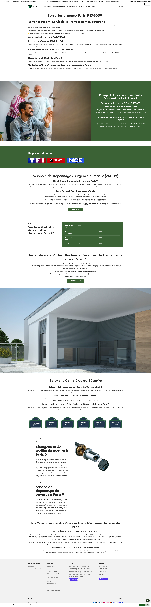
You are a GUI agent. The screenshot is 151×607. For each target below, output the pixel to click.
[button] (147, 4)
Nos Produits (47, 6)
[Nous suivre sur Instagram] (29, 598)
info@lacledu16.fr (103, 574)
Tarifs (93, 6)
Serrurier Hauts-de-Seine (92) (34, 569)
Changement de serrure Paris (53, 593)
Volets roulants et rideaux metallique (52, 578)
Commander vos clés (72, 6)
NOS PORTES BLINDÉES (75, 280)
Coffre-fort (49, 581)
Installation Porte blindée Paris (53, 590)
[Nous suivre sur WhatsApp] (32, 598)
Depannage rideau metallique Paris (53, 574)
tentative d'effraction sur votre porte (77, 186)
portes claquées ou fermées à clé (41, 186)
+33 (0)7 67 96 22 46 (104, 571)
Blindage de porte (51, 569)
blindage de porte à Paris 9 (53, 273)
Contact (88, 6)
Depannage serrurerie (58, 6)
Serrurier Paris (31, 566)
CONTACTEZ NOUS (75, 209)
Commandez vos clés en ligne (91, 400)
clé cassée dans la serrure (61, 186)
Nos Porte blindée (51, 566)
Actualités (81, 6)
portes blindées (38, 265)
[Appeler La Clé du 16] (148, 600)
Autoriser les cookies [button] (144, 604)
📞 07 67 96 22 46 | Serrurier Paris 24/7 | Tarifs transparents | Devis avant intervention (41, 1)
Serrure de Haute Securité (53, 571)
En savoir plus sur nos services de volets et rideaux (108, 409)
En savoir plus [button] (49, 604)
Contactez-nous (86, 68)
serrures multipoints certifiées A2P (50, 265)
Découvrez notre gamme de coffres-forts (93, 392)
